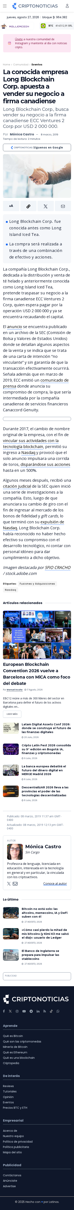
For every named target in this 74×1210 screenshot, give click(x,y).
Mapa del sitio (12, 1152)
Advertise (9, 1186)
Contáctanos (12, 1175)
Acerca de (10, 1131)
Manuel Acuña (14, 689)
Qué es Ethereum (15, 1052)
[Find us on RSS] (44, 1011)
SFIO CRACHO (57, 567)
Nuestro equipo (13, 1136)
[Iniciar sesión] (67, 6)
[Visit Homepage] (35, 6)
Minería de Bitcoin (15, 1047)
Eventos (37, 64)
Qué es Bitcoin (13, 1036)
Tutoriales (10, 1091)
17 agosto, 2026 (34, 689)
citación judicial (17, 486)
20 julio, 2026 (31, 737)
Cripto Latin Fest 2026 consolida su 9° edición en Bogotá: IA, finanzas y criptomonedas (46, 749)
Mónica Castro (22, 134)
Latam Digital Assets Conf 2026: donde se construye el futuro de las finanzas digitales (46, 728)
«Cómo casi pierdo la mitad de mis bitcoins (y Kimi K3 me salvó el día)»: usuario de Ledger (45, 933)
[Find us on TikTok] (51, 1011)
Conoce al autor (55, 883)
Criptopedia (11, 1063)
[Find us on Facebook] (4, 1011)
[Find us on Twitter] (10, 1011)
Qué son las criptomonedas (22, 1041)
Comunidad (20, 64)
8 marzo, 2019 (49, 134)
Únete (19, 39)
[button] (37, 206)
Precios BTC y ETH (15, 1108)
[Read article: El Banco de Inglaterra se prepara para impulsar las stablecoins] (11, 954)
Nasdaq (28, 452)
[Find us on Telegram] (31, 1011)
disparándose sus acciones (45, 464)
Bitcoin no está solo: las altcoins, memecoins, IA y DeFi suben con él (44, 912)
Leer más (14, 713)
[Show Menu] (5, 6)
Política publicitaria (16, 1147)
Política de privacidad (18, 1142)
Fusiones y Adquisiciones (37, 583)
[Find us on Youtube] (24, 1011)
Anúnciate (10, 1181)
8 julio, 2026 (30, 779)
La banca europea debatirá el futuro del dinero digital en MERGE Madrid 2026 (44, 770)
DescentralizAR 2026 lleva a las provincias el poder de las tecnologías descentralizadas (45, 791)
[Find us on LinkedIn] (38, 1011)
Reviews (8, 1086)
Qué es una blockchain (19, 1058)
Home (6, 64)
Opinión (8, 1097)
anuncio (14, 326)
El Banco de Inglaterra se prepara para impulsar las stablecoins (40, 954)
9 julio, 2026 (30, 758)
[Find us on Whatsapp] (58, 1011)
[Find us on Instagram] (17, 1011)
